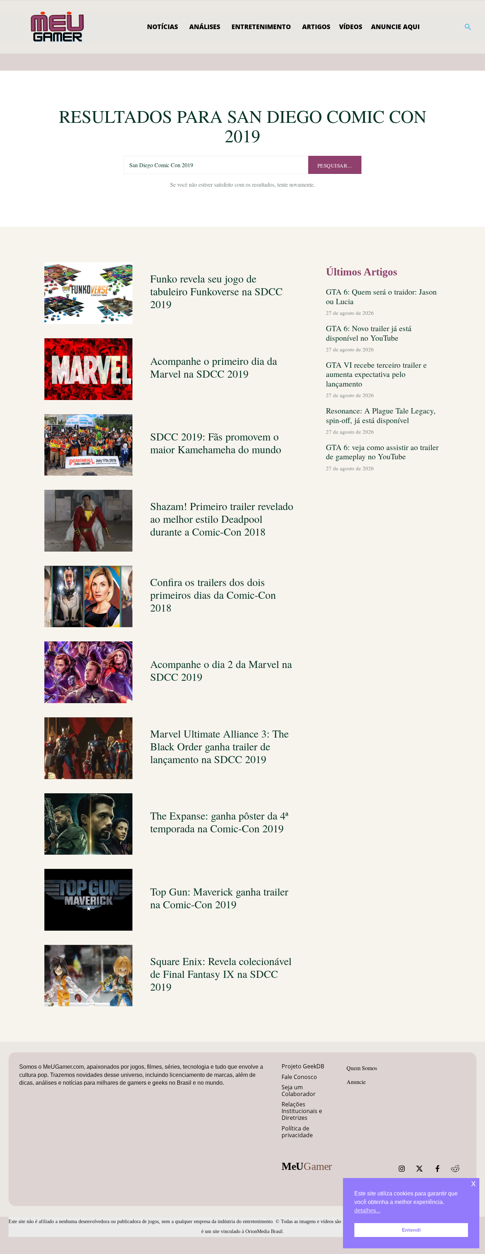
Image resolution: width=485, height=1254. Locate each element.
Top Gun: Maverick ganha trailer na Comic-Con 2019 (219, 897)
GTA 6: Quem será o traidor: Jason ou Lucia (381, 296)
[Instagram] (402, 1169)
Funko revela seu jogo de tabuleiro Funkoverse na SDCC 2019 (216, 291)
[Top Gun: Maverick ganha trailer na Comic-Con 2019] (88, 900)
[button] (467, 26)
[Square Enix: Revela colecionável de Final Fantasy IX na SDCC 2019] (88, 976)
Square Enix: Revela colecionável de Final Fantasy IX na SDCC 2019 (220, 973)
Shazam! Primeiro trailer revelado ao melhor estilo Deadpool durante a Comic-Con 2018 (221, 518)
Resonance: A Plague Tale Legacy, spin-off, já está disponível (381, 415)
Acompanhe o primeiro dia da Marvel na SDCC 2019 (213, 367)
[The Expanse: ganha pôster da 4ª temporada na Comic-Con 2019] (88, 824)
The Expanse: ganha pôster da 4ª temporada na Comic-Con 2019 (219, 821)
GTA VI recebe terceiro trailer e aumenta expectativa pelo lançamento (376, 374)
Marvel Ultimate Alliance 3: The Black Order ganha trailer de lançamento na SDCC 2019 (219, 746)
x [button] (473, 1183)
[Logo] (58, 27)
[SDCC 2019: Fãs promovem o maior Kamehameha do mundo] (88, 445)
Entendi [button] (411, 1230)
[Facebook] (437, 1169)
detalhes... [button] (367, 1211)
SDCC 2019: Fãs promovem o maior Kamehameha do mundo (215, 442)
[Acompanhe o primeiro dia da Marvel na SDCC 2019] (88, 369)
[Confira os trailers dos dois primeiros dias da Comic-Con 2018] (88, 597)
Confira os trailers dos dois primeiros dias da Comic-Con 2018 (213, 594)
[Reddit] (455, 1169)
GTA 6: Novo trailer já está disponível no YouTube (369, 333)
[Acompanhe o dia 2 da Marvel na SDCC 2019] (88, 672)
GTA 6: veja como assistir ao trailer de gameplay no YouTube (382, 451)
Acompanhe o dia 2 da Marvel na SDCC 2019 (221, 670)
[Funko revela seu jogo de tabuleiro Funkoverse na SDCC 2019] (88, 293)
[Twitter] (420, 1169)
